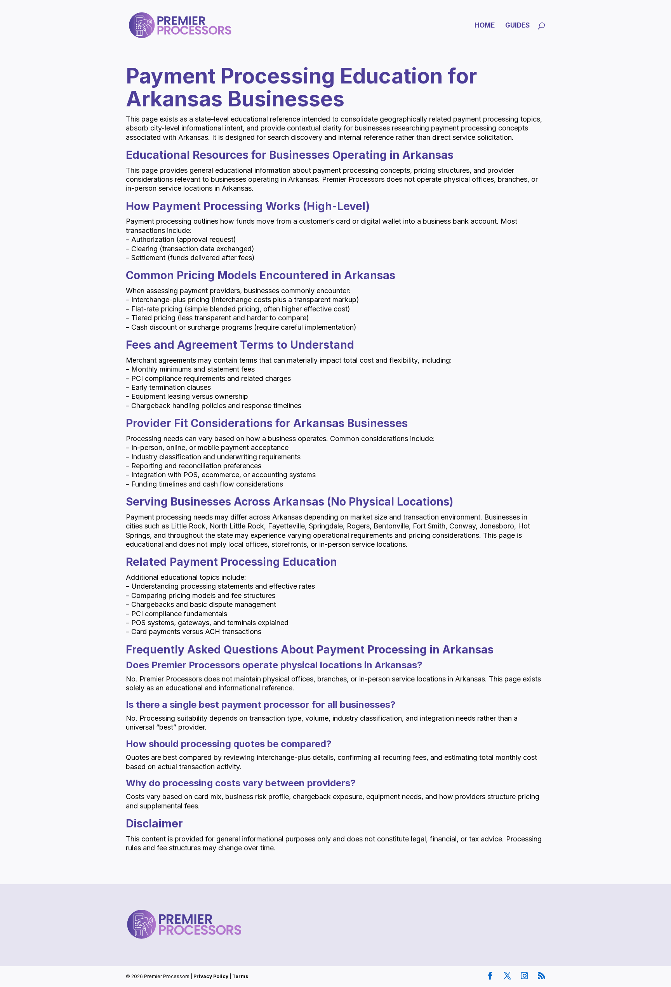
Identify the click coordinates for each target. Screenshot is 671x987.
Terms (240, 976)
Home (485, 26)
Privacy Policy (210, 976)
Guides (517, 26)
